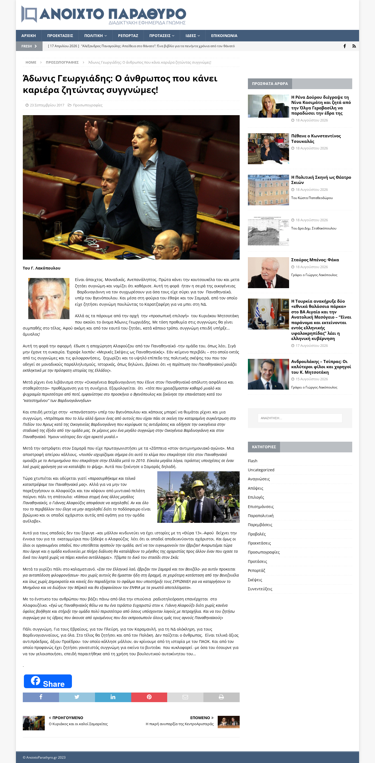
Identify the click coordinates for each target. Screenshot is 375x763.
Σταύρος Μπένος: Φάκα (315, 259)
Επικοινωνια (224, 35)
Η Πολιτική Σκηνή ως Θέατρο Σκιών (321, 179)
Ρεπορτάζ (256, 570)
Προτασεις (159, 35)
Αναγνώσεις (259, 478)
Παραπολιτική (261, 515)
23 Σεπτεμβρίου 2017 (47, 105)
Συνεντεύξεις (260, 588)
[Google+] (354, 46)
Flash (253, 460)
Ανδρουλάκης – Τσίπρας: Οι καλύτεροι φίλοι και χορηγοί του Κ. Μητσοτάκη (321, 367)
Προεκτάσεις (259, 543)
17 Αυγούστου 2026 (312, 345)
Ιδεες (191, 35)
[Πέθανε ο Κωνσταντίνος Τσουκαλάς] (268, 148)
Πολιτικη (93, 35)
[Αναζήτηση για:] (300, 418)
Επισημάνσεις (261, 506)
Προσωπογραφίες (87, 105)
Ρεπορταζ (128, 35)
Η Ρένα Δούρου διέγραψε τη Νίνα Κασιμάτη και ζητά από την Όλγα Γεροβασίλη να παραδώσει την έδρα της (321, 105)
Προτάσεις (257, 561)
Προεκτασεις (60, 35)
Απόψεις (255, 488)
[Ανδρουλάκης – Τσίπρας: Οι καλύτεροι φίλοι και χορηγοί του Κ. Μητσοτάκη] (268, 374)
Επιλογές (256, 497)
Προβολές (257, 534)
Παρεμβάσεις (260, 524)
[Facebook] (344, 46)
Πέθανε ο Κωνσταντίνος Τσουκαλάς (316, 138)
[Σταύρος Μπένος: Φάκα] (268, 272)
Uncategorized (261, 469)
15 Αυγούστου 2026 (312, 378)
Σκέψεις (255, 579)
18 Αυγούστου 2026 (312, 120)
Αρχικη (28, 35)
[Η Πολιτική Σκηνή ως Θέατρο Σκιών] (268, 190)
